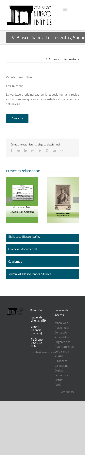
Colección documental (22, 249)
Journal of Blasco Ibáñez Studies (29, 274)
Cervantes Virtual (61, 377)
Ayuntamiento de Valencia (64, 349)
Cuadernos (15, 261)
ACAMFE (60, 356)
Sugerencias (63, 341)
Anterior (54, 59)
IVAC (58, 384)
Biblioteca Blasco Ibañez (24, 236)
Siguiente (69, 59)
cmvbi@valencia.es (43, 352)
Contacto (61, 332)
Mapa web (61, 322)
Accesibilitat (63, 337)
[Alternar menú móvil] (65, 9)
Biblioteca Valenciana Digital (61, 365)
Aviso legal (62, 327)
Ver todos (67, 391)
